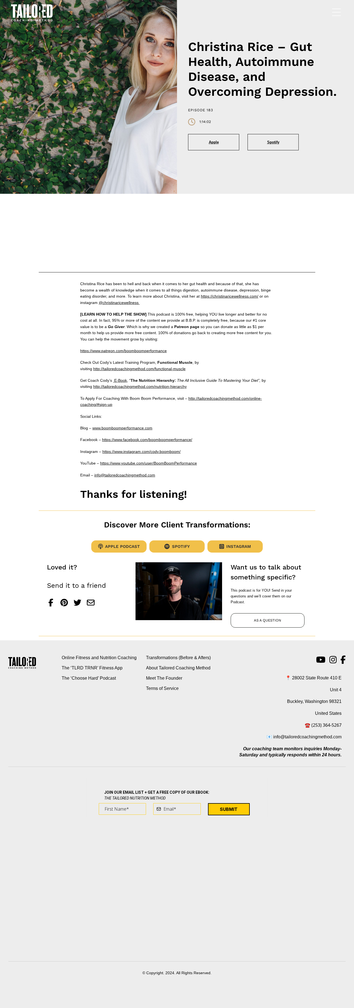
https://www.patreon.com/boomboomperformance (123, 351)
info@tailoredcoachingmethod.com (124, 475)
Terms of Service (162, 688)
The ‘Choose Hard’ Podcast (89, 678)
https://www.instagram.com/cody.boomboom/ (141, 451)
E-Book (120, 380)
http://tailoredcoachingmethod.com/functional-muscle (139, 369)
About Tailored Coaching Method (178, 668)
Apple (214, 142)
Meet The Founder (164, 678)
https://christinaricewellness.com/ (229, 296)
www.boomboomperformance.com (122, 428)
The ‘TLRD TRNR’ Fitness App (92, 668)
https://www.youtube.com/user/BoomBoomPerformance (148, 463)
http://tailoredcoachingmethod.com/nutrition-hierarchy (140, 386)
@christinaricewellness (119, 302)
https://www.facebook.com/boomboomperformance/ (147, 439)
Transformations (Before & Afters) (178, 657)
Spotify (273, 142)
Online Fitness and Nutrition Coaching (99, 657)
